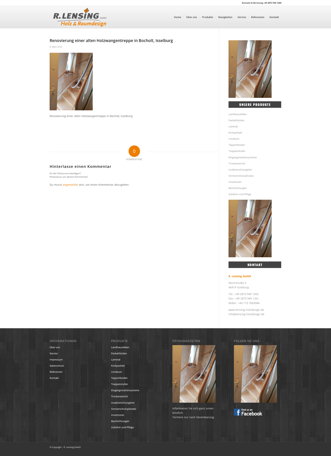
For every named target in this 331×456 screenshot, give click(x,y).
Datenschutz (57, 365)
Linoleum (234, 138)
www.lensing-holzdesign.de (246, 310)
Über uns (55, 347)
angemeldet (70, 184)
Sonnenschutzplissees (241, 175)
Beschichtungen (238, 188)
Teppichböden (237, 145)
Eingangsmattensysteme (243, 157)
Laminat (233, 126)
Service (54, 353)
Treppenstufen (237, 151)
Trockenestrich (237, 163)
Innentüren (235, 182)
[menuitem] (177, 17)
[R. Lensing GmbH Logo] (80, 17)
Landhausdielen (238, 114)
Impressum (56, 359)
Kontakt (54, 378)
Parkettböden (236, 120)
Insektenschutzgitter (240, 169)
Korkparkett (235, 132)
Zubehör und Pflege (240, 194)
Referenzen (56, 372)
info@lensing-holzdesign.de (246, 314)
